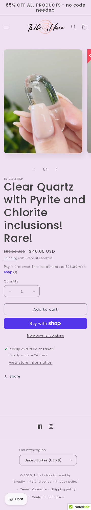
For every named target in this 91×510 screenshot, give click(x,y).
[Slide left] (34, 169)
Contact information (48, 497)
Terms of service (33, 489)
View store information (30, 362)
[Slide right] (56, 169)
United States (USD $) (43, 460)
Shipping (10, 258)
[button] (6, 26)
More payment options (45, 335)
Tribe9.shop (43, 475)
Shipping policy (63, 489)
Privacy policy (67, 482)
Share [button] (15, 376)
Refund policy (40, 482)
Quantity (11, 281)
